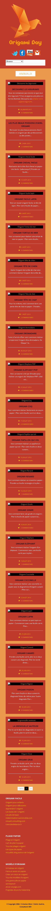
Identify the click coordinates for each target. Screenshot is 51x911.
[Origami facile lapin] (25, 193)
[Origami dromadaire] (25, 327)
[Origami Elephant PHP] (25, 364)
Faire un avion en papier (16, 871)
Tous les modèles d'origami (17, 877)
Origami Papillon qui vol (25, 440)
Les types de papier (14, 849)
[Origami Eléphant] (25, 538)
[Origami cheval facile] (25, 156)
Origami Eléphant (25, 543)
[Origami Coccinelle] (25, 574)
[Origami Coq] (25, 400)
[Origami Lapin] (25, 611)
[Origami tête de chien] (25, 260)
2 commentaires (27, 217)
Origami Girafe (25, 510)
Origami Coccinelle (25, 580)
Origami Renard (25, 476)
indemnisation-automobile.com (19, 818)
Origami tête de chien (25, 266)
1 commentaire (27, 147)
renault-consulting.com (15, 821)
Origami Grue (25, 759)
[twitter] (14, 52)
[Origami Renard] (25, 470)
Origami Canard (25, 653)
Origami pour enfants (15, 802)
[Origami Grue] (25, 753)
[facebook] (22, 52)
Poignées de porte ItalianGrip (18, 890)
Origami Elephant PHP (26, 370)
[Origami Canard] (25, 647)
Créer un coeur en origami (16, 874)
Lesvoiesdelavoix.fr (14, 824)
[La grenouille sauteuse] (25, 720)
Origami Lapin (25, 616)
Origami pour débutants (16, 805)
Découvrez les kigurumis (25, 89)
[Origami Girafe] (25, 504)
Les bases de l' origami (15, 811)
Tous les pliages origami (16, 846)
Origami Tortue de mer (25, 232)
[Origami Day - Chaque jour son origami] (25, 25)
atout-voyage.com (13, 887)
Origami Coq (25, 406)
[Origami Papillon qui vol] (25, 434)
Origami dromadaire (25, 333)
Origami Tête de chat (25, 300)
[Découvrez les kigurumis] (25, 83)
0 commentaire (27, 113)
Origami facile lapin (25, 199)
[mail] (37, 52)
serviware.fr (10, 883)
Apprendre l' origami (14, 808)
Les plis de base (12, 815)
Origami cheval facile (25, 162)
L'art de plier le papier (15, 843)
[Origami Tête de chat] (25, 294)
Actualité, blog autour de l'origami (20, 852)
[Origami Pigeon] (25, 683)
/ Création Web (26, 904)
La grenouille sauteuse (25, 726)
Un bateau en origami (15, 868)
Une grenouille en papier (16, 880)
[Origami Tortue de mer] (25, 226)
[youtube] (29, 52)
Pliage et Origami (13, 840)
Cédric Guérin (38, 904)
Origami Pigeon (25, 689)
